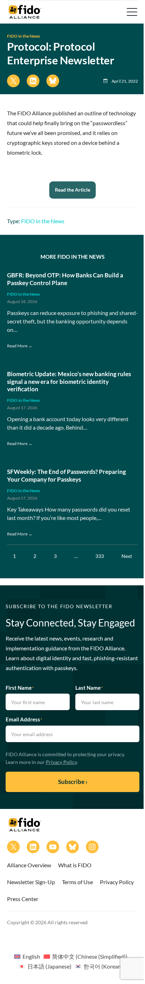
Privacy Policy (61, 762)
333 (99, 556)
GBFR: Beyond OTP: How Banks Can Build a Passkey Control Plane (65, 279)
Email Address (24, 719)
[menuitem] (27, 956)
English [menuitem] (31, 956)
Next (126, 556)
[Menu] (131, 12)
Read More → (19, 345)
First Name (20, 687)
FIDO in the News (23, 36)
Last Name (89, 687)
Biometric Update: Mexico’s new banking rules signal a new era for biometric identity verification (69, 382)
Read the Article (72, 190)
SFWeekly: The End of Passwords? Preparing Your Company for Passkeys (66, 475)
